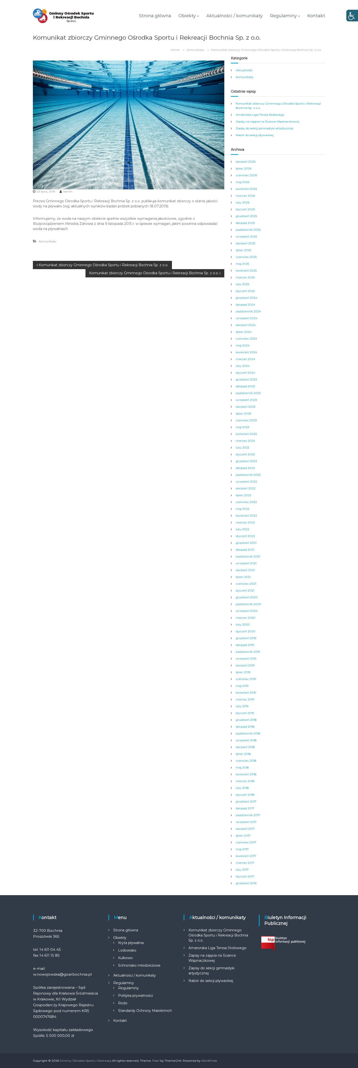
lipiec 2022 (243, 495)
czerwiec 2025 (246, 257)
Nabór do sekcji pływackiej (254, 135)
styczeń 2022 (245, 536)
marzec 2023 (245, 440)
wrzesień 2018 (246, 740)
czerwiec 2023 (246, 420)
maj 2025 (242, 263)
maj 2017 (242, 849)
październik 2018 (248, 733)
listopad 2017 (245, 808)
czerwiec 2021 (246, 583)
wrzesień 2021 (246, 563)
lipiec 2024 (244, 332)
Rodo (122, 1003)
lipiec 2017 (243, 835)
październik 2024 (248, 311)
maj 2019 (242, 686)
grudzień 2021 (246, 543)
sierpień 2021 (245, 570)
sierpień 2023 (245, 406)
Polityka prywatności (135, 995)
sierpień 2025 (245, 243)
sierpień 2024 (246, 325)
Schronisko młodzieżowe (139, 965)
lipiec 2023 (243, 413)
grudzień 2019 (246, 638)
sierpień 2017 (245, 828)
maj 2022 (242, 509)
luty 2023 (242, 447)
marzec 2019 (245, 699)
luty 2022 (242, 529)
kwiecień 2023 (246, 434)
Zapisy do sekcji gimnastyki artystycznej (264, 128)
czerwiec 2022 (246, 502)
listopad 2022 (245, 468)
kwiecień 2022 (246, 515)
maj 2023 (242, 427)
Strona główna (155, 15)
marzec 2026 (245, 195)
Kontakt (316, 15)
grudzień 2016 (246, 883)
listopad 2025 (245, 223)
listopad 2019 (245, 645)
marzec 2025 (245, 277)
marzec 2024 (245, 359)
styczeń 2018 (245, 794)
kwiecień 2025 (246, 270)
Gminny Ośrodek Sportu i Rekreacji (85, 1060)
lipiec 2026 (243, 168)
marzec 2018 (245, 781)
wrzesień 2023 (246, 400)
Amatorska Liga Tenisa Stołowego (260, 114)
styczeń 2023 (245, 454)
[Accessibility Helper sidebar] (352, 15)
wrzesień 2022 (246, 481)
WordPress (209, 1060)
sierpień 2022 (245, 488)
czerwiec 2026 (246, 175)
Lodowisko (127, 950)
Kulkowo (125, 958)
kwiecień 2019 (246, 692)
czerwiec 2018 (246, 760)
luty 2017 (242, 869)
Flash (156, 1060)
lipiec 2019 (243, 672)
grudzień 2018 (246, 720)
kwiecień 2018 (246, 774)
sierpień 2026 (245, 161)
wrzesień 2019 (246, 658)
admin (68, 191)
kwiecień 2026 (246, 189)
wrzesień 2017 (246, 822)
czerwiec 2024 (246, 338)
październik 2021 (248, 556)
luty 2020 (243, 624)
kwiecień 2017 (246, 856)
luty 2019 (242, 706)
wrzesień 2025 (246, 236)
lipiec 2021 (243, 577)
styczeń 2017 (245, 876)
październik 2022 (248, 475)
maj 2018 (242, 767)
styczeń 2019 (245, 713)
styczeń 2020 (245, 631)
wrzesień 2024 (246, 318)
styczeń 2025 (245, 291)
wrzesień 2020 (247, 611)
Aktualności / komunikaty (234, 15)
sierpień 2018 (245, 747)
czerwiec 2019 (246, 679)
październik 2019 (248, 651)
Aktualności (244, 70)
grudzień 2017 (246, 801)
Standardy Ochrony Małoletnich (145, 1010)
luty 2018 (242, 788)
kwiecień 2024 (246, 352)
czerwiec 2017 (246, 842)
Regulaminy (283, 15)
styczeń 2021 (245, 590)
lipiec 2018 (243, 754)
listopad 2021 (245, 549)
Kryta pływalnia (131, 943)
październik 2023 (248, 393)
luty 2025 (242, 284)
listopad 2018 (245, 726)
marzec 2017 (245, 863)
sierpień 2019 (245, 665)
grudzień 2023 (246, 379)
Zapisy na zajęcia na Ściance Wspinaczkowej (267, 121)
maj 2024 (243, 345)
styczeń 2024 (245, 372)
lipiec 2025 (243, 250)
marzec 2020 (245, 617)
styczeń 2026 (245, 209)
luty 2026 (242, 202)
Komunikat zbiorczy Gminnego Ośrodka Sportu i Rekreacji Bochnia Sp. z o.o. (218, 935)
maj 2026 (242, 182)
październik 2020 (248, 604)
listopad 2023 (245, 386)
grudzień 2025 (246, 216)
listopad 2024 (245, 304)
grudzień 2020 (247, 597)
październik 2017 (248, 815)
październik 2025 (248, 229)
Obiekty (187, 15)
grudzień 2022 (246, 461)
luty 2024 (243, 366)
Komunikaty (195, 50)
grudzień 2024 (246, 298)
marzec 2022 (245, 522)
